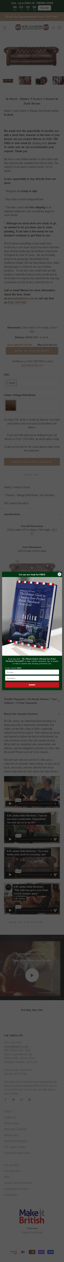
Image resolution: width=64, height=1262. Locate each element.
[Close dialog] (59, 574)
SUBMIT (32, 685)
